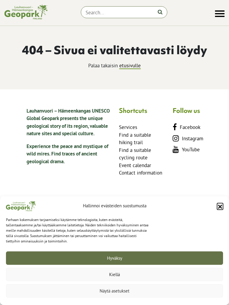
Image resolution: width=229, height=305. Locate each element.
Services (128, 127)
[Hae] (160, 12)
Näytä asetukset (114, 291)
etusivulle (130, 65)
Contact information (140, 172)
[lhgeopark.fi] (25, 12)
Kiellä (114, 274)
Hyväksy (114, 258)
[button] (220, 206)
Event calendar (135, 165)
